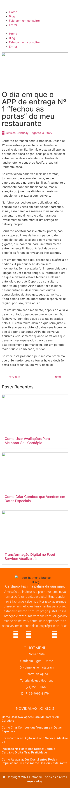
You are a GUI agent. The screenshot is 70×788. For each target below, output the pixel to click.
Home (13, 12)
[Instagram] (28, 634)
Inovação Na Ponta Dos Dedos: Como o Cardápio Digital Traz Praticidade (28, 750)
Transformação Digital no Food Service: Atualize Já (30, 556)
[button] (35, 29)
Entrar (13, 25)
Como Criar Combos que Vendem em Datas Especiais (35, 498)
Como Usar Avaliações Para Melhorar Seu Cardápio (27, 440)
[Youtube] (54, 634)
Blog (12, 16)
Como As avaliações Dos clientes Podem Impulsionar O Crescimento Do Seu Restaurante (34, 761)
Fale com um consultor (24, 20)
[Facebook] (15, 634)
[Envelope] (41, 634)
